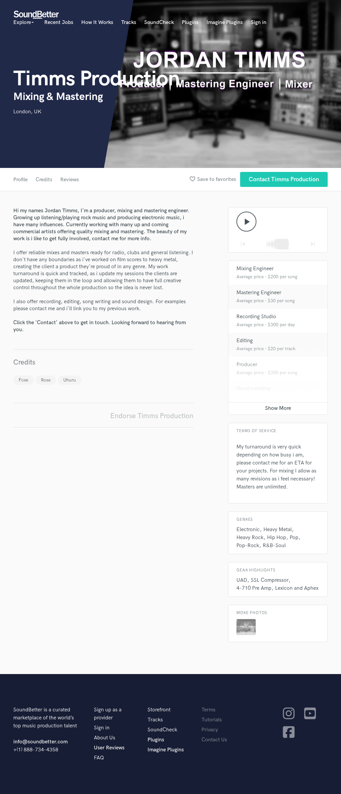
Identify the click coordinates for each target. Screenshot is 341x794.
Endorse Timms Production (151, 416)
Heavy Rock (249, 537)
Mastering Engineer (258, 293)
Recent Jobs (58, 22)
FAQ (99, 758)
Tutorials (211, 720)
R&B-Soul (274, 545)
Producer (246, 365)
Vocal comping (253, 389)
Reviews (69, 180)
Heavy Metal (277, 529)
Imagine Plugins (224, 22)
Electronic (248, 529)
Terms (208, 710)
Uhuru (69, 380)
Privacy (209, 730)
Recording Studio (256, 317)
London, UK (27, 112)
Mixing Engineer (255, 269)
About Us (104, 738)
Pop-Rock (247, 545)
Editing (244, 341)
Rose (46, 380)
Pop (294, 537)
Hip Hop (276, 537)
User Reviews (109, 748)
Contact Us (214, 740)
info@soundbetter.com (40, 742)
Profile (20, 180)
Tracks (128, 22)
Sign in (258, 22)
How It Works (97, 22)
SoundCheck (159, 22)
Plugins (190, 22)
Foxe (23, 380)
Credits (44, 180)
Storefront (159, 710)
